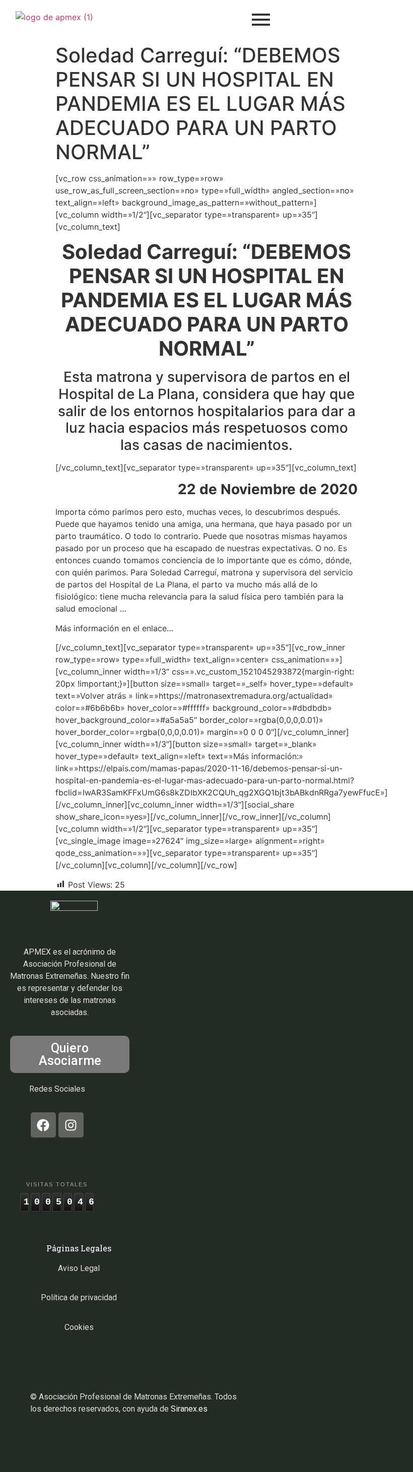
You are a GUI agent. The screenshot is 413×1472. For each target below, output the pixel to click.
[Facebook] (43, 1125)
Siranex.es (189, 1409)
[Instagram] (71, 1125)
